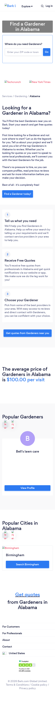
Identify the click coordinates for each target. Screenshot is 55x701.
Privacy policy (27, 688)
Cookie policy (39, 685)
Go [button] (46, 52)
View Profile (28, 488)
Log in (49, 6)
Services (7, 96)
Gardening (21, 96)
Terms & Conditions (17, 685)
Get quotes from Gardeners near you (27, 333)
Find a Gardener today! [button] (17, 194)
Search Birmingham (27, 564)
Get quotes (27, 594)
